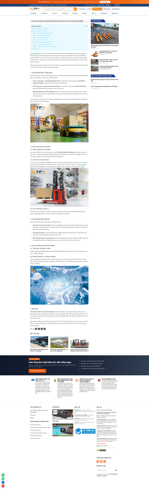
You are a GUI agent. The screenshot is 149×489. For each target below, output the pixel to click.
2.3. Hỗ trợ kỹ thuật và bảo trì (43, 37)
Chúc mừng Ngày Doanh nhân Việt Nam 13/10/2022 (104, 86)
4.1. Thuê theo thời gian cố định (44, 44)
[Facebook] (106, 5)
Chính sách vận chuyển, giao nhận (38, 433)
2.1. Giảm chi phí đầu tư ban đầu (44, 33)
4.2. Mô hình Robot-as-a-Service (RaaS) (46, 46)
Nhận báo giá (98, 9)
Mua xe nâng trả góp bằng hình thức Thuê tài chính (65, 380)
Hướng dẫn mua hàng (35, 424)
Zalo (89, 9)
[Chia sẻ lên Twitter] (39, 329)
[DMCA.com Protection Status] (101, 450)
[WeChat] (3, 475)
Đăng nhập (116, 9)
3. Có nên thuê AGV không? (40, 39)
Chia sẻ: (32, 328)
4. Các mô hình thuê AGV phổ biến (42, 42)
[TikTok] (110, 5)
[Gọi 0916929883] (3, 485)
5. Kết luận (36, 48)
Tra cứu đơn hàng (91, 5)
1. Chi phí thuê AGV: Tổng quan (41, 28)
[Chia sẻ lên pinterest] (42, 329)
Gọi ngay (82, 9)
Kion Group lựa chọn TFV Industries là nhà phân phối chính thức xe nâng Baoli (84, 411)
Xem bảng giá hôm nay (37, 370)
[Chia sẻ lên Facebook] (36, 329)
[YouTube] (108, 5)
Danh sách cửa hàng (61, 5)
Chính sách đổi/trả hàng (35, 435)
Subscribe (115, 470)
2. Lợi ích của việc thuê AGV (40, 30)
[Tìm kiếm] (75, 9)
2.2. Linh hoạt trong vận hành (43, 35)
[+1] (44, 329)
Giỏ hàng (107, 9)
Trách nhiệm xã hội (108, 379)
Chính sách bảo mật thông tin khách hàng (40, 427)
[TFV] (35, 9)
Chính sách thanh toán (35, 430)
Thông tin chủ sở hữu (35, 438)
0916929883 (101, 5)
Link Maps (101, 423)
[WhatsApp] (3, 478)
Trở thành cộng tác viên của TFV (42, 379)
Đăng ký (32, 417)
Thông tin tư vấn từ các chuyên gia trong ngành (87, 380)
